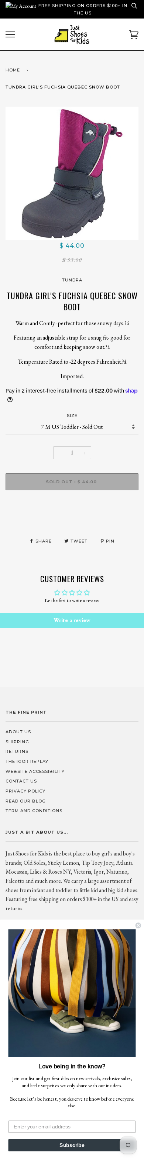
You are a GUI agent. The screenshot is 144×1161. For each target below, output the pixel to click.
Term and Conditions (34, 810)
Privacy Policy (25, 791)
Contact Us (21, 781)
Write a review (72, 620)
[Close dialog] (138, 925)
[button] (72, 993)
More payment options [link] (72, 521)
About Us (18, 731)
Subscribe (72, 1145)
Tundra (72, 280)
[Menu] (10, 34)
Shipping (17, 741)
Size (72, 415)
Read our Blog (26, 801)
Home (13, 70)
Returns (17, 751)
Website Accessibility (35, 771)
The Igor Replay (27, 761)
